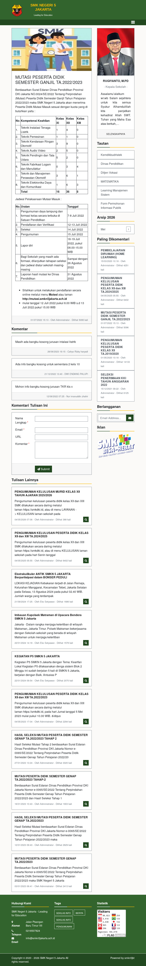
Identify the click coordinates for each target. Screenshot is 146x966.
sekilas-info (63, 919)
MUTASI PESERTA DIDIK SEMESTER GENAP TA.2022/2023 (45, 860)
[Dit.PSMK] (115, 446)
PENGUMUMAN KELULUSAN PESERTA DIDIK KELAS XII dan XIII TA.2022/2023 (51, 695)
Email (19, 429)
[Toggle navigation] (133, 22)
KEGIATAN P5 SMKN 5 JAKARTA (37, 656)
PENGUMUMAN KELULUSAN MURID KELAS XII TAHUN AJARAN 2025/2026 (47, 493)
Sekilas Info (63, 912)
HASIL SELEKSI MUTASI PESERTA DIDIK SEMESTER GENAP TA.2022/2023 (51, 819)
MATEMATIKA (110, 181)
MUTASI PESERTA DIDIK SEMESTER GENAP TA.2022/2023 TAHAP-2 (45, 778)
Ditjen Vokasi (109, 172)
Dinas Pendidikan (112, 164)
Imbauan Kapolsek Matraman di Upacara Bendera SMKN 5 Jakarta (48, 616)
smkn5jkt (129, 958)
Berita (79, 912)
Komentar (22, 444)
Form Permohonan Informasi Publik (112, 205)
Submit (45, 469)
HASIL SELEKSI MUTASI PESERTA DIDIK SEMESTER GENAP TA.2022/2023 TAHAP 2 (51, 736)
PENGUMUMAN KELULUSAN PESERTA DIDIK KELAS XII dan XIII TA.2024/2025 (51, 534)
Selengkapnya (115, 134)
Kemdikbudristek (111, 155)
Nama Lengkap (21, 420)
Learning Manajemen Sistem (114, 192)
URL (18, 437)
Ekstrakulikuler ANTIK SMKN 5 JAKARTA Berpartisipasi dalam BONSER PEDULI (43, 575)
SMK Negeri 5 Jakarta (52, 958)
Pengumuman (64, 926)
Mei (115, 229)
